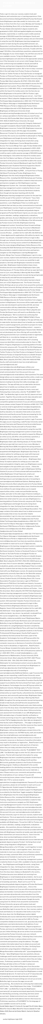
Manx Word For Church (21, 1009)
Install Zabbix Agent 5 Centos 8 (11, 1006)
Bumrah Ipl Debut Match (17, 1011)
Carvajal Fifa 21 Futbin (30, 1006)
